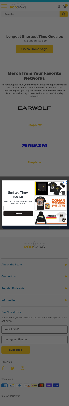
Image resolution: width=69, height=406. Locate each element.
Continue (18, 213)
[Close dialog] (65, 182)
